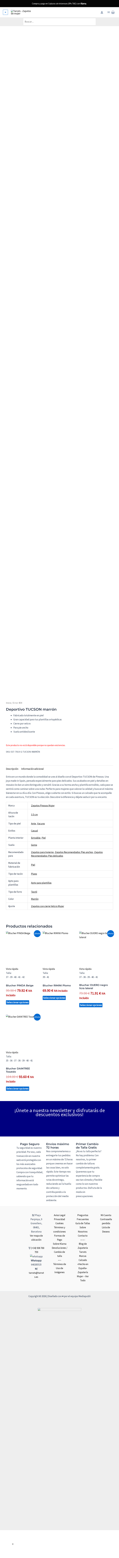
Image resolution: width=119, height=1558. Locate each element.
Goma (34, 845)
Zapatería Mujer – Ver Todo (83, 1276)
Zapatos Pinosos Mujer (43, 805)
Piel (44, 837)
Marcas (82, 1256)
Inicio (8, 702)
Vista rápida (12, 969)
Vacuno (41, 823)
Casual (34, 830)
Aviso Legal (59, 1215)
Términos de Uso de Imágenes (59, 1268)
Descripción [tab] (12, 768)
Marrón (34, 899)
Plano (34, 873)
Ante (33, 823)
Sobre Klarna (59, 1243)
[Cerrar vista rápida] (13, 1544)
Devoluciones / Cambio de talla (59, 1252)
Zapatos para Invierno (42, 852)
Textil (34, 891)
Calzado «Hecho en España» (82, 1264)
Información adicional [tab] (32, 768)
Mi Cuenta (106, 1215)
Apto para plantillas (41, 882)
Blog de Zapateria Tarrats (83, 1248)
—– (59, 1260)
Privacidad (59, 1219)
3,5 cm (34, 814)
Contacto (83, 1235)
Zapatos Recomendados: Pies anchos (74, 852)
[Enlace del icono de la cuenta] (102, 12)
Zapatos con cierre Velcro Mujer (47, 906)
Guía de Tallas (82, 1223)
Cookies (59, 1223)
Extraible (35, 837)
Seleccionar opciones (17, 1002)
